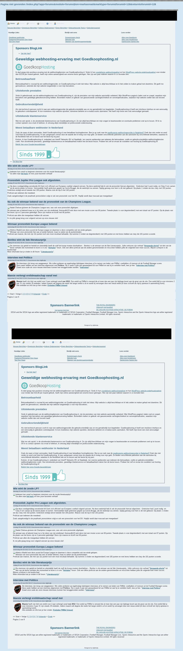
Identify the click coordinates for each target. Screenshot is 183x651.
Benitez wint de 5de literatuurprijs (27, 240)
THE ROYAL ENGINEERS (105, 305)
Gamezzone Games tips (130, 42)
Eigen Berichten (61, 28)
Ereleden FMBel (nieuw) (57, 285)
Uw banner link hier (62, 310)
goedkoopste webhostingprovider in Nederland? (125, 133)
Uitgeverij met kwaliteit (104, 307)
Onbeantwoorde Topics (77, 28)
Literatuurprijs (47, 252)
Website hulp (70, 40)
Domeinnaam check (72, 37)
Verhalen (52, 248)
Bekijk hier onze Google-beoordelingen (30, 144)
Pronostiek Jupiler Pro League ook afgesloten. (34, 180)
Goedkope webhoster (17, 37)
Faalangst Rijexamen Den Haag (20, 40)
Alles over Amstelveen (130, 40)
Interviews (84, 267)
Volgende (36, 294)
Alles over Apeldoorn (129, 37)
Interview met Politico (20, 257)
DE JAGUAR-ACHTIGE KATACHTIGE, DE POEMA (114, 310)
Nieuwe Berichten (14, 28)
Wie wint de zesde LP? (20, 165)
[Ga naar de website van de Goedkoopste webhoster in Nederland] (35, 70)
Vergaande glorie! (151, 246)
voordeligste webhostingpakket (108, 72)
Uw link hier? (26, 53)
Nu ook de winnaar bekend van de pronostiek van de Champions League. (49, 201)
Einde (44, 294)
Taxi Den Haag (14, 42)
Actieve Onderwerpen (46, 28)
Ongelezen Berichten (29, 28)
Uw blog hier (17, 162)
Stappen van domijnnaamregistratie (78, 42)
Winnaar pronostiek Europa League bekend (32, 224)
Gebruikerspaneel (93, 28)
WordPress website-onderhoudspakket (141, 72)
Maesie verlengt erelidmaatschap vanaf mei (32, 275)
